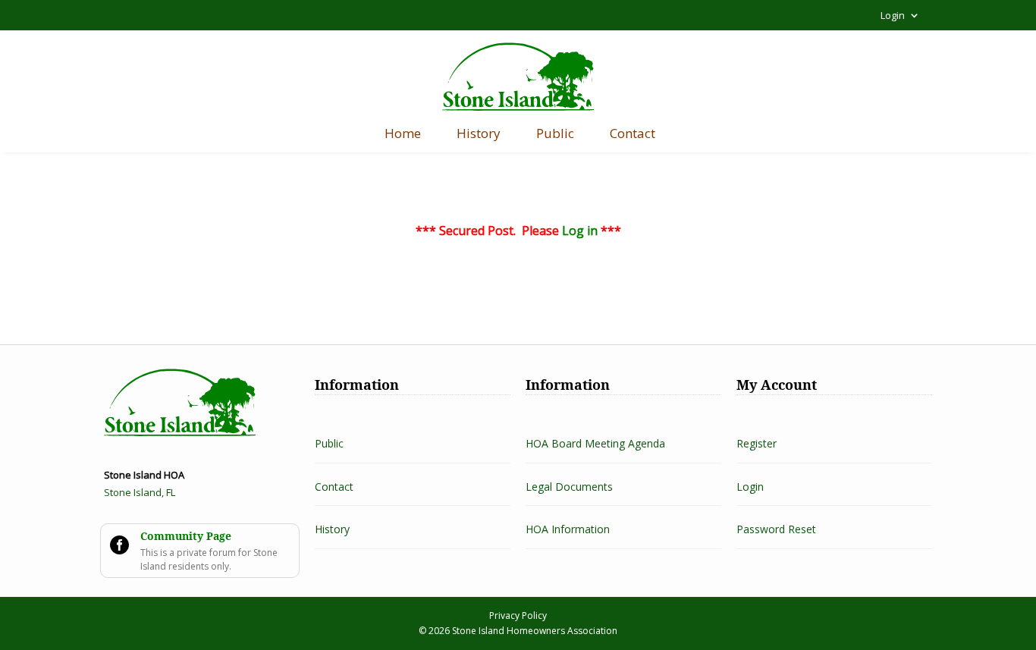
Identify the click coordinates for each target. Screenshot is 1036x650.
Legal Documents (569, 486)
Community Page (185, 536)
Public (555, 135)
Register (756, 443)
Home (403, 135)
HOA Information (568, 529)
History (479, 135)
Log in (580, 230)
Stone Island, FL (139, 492)
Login (893, 16)
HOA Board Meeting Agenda (595, 443)
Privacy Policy (518, 615)
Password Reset (776, 529)
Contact (632, 135)
